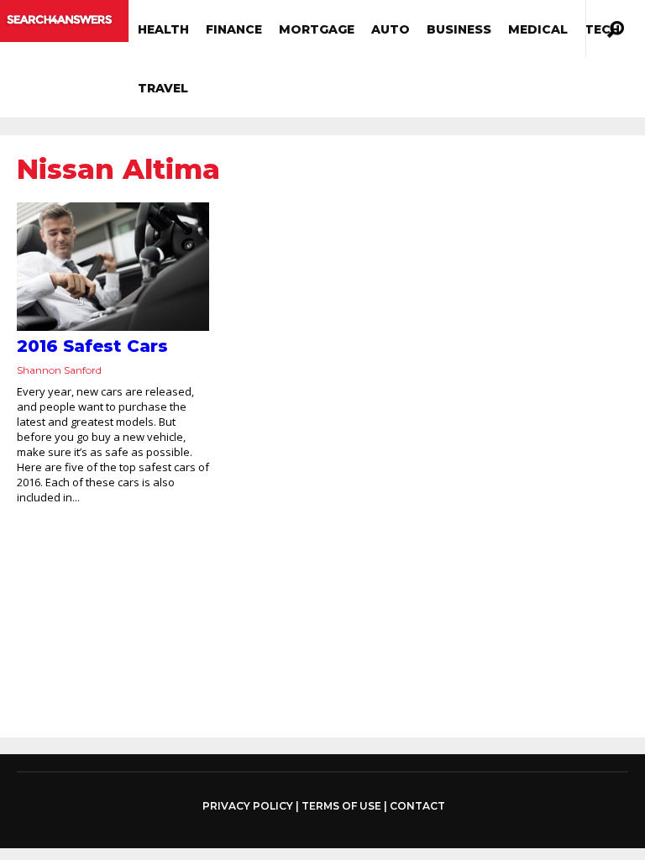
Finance (234, 29)
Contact (417, 806)
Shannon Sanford (59, 370)
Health (163, 29)
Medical (538, 29)
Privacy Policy (247, 806)
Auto (390, 29)
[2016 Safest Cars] (113, 266)
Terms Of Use (341, 806)
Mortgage (316, 29)
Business (459, 29)
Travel (163, 88)
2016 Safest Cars (92, 346)
